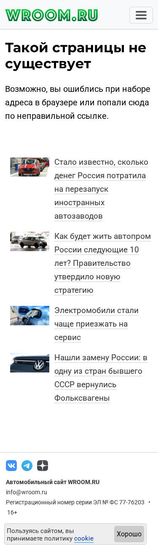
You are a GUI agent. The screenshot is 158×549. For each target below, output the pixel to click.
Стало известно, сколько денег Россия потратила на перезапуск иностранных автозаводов (101, 189)
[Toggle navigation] (141, 15)
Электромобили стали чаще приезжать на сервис (96, 323)
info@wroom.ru (26, 492)
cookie (84, 538)
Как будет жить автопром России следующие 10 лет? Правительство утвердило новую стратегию (102, 263)
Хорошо (129, 534)
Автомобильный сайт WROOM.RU (52, 482)
